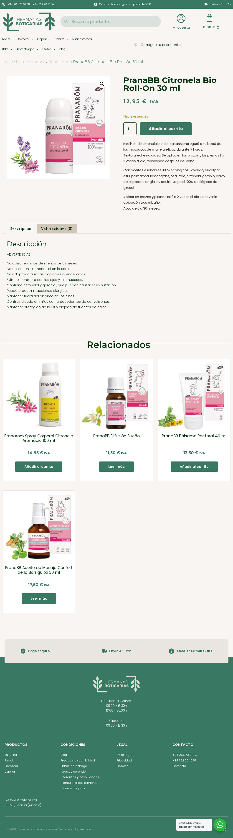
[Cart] (209, 18)
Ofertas (46, 49)
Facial (6, 39)
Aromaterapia (25, 49)
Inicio (7, 62)
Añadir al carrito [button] (38, 466)
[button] (102, 84)
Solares (59, 39)
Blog (62, 49)
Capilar (42, 39)
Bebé (5, 49)
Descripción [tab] (21, 228)
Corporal (23, 39)
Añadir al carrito (166, 128)
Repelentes (59, 62)
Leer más (116, 466)
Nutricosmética (82, 39)
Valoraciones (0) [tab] (56, 228)
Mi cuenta (181, 28)
